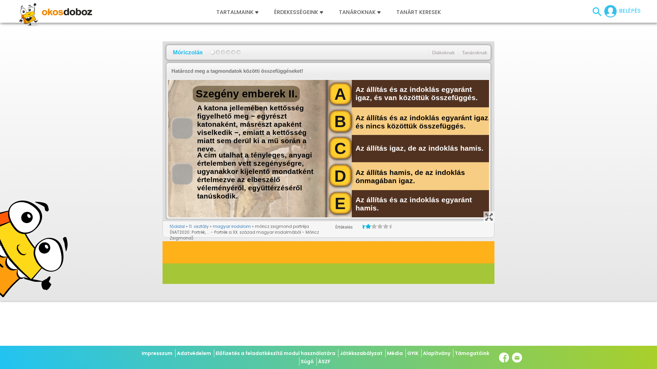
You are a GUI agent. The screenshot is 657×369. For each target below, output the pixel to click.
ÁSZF (324, 361)
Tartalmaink (235, 12)
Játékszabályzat (361, 353)
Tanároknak (357, 12)
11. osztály (199, 226)
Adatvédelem (194, 353)
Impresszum (157, 353)
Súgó (307, 361)
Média (395, 353)
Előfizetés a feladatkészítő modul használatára (275, 353)
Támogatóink (472, 353)
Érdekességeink (297, 12)
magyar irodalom (232, 226)
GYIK (412, 353)
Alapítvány (436, 353)
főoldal (177, 226)
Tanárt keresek (418, 12)
